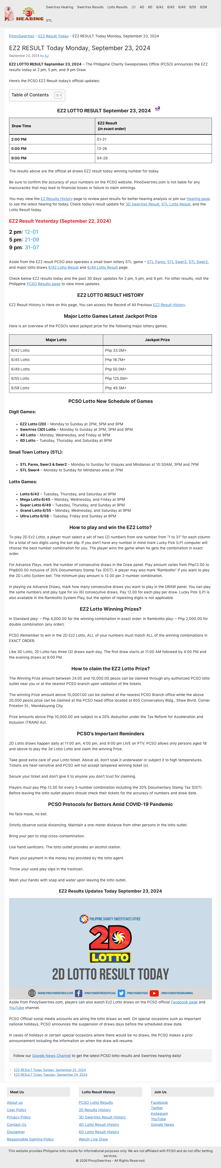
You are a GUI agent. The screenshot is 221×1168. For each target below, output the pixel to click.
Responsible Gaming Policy (30, 1139)
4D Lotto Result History (99, 1124)
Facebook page (184, 1002)
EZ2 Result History (169, 305)
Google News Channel (51, 1056)
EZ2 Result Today (53, 36)
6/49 (181, 7)
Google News (162, 1124)
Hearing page (198, 199)
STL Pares (156, 262)
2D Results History (95, 1110)
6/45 (170, 7)
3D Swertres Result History (102, 1117)
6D (150, 7)
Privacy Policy (19, 1117)
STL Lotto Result (175, 204)
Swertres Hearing (59, 7)
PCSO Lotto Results (96, 1102)
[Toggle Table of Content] (56, 95)
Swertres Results (90, 7)
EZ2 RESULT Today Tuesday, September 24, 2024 (50, 1074)
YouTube (16, 1008)
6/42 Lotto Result (63, 267)
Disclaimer (16, 1132)
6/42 (159, 7)
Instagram (159, 1113)
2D (133, 7)
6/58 (203, 7)
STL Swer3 (176, 262)
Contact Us (16, 1124)
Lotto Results (117, 7)
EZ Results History (57, 199)
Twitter (157, 1108)
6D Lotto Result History (99, 1132)
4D (142, 7)
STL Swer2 (198, 262)
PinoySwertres (21, 36)
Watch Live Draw (93, 1139)
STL (49, 20)
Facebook (159, 1102)
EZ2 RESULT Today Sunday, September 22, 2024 (50, 1070)
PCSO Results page (43, 284)
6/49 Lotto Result (102, 267)
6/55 (192, 7)
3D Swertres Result (142, 204)
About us (15, 1102)
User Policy (16, 1110)
